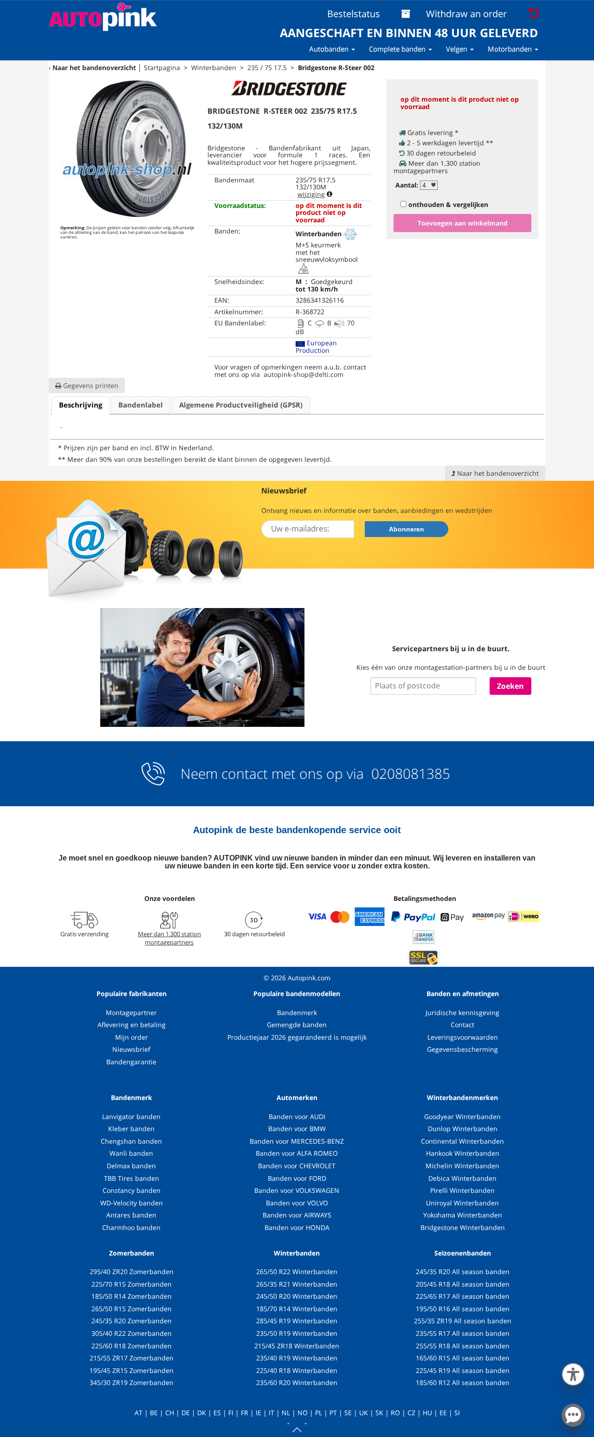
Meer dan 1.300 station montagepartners (169, 938)
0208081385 (409, 773)
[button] (573, 1372)
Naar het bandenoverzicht (94, 67)
